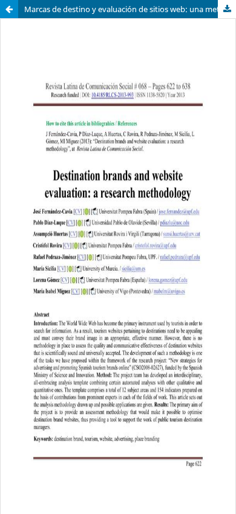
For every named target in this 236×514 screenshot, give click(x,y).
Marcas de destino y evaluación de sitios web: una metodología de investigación (130, 9)
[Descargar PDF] (227, 9)
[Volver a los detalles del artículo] (9, 9)
